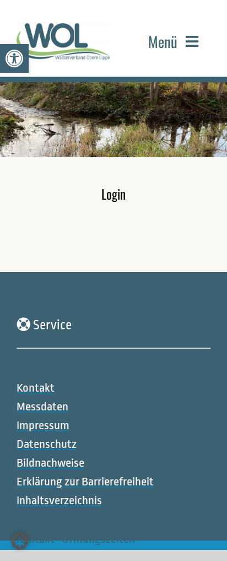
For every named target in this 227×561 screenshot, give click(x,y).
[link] (14, 58)
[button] (20, 541)
